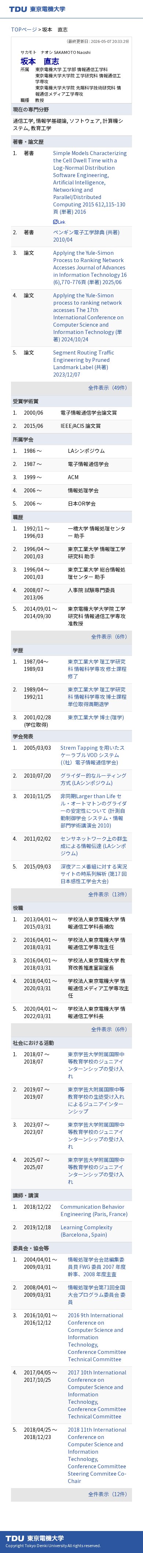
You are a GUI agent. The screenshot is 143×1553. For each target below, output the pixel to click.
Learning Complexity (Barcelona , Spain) (86, 1230)
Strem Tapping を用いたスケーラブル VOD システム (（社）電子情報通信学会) (92, 755)
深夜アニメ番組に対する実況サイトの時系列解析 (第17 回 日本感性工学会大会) (93, 874)
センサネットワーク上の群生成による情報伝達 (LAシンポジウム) (93, 846)
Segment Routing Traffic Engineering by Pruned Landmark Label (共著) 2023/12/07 (83, 363)
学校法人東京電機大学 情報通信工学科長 (96, 1012)
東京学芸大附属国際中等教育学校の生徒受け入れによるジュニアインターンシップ (96, 1100)
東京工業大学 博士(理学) (96, 717)
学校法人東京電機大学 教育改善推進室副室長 (96, 964)
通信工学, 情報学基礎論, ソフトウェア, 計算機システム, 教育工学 (68, 124)
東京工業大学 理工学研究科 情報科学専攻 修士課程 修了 (97, 669)
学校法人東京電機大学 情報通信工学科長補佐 (96, 922)
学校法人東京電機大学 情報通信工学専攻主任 (96, 943)
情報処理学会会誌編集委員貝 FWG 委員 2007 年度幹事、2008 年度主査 (97, 1267)
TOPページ (24, 29)
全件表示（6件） (110, 636)
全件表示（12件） (109, 1494)
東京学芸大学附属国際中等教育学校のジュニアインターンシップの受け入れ (96, 1065)
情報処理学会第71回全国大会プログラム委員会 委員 (96, 1295)
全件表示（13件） (109, 894)
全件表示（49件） (109, 387)
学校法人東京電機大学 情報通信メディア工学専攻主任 (98, 988)
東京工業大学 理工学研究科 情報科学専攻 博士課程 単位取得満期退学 (97, 697)
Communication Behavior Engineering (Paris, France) (94, 1210)
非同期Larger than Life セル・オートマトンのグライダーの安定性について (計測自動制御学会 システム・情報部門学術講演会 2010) (93, 810)
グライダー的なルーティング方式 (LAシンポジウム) (93, 779)
